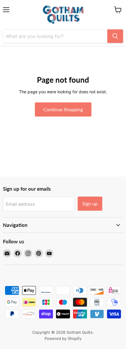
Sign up (90, 203)
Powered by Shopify (63, 338)
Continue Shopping (63, 109)
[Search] (115, 36)
